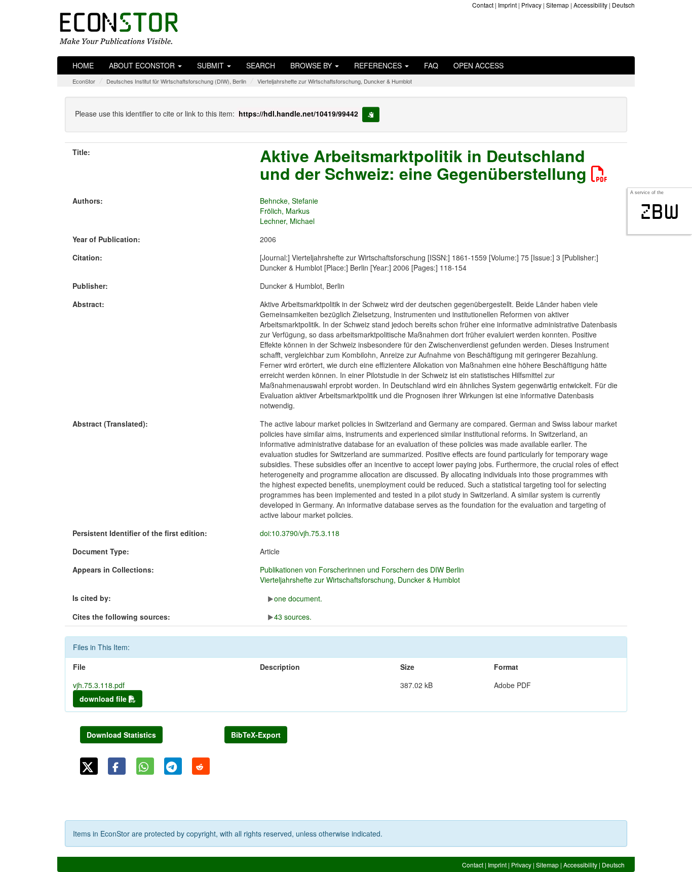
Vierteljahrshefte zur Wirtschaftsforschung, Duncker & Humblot (334, 81)
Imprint (507, 5)
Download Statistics (121, 735)
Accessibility (590, 5)
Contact (482, 5)
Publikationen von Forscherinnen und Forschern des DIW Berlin (362, 569)
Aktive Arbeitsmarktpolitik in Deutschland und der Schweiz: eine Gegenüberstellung (425, 164)
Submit (211, 65)
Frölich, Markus (285, 211)
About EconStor (143, 65)
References (379, 65)
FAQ (431, 65)
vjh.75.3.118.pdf (99, 685)
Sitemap (557, 5)
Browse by (312, 65)
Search (260, 65)
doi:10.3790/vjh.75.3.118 (299, 533)
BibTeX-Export (256, 735)
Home (83, 65)
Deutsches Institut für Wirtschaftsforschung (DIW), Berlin (176, 81)
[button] (89, 766)
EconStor (83, 81)
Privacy (531, 5)
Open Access (478, 65)
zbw (659, 211)
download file (104, 699)
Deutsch (623, 5)
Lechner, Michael (287, 221)
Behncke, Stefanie (289, 201)
